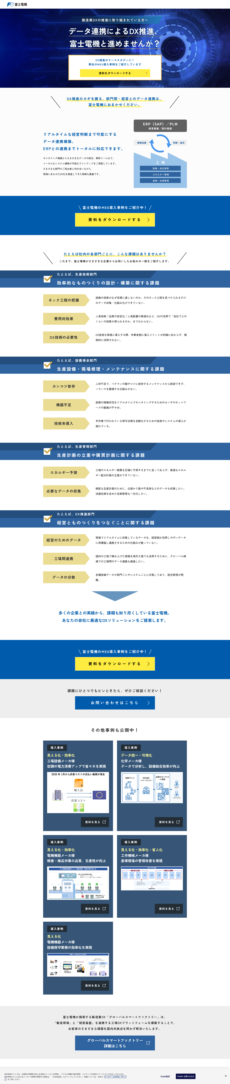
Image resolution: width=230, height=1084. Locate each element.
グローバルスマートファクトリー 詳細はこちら (115, 1043)
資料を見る (92, 822)
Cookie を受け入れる (185, 1076)
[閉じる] (226, 1076)
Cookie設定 (165, 1076)
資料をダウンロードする (115, 73)
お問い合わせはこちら (115, 702)
